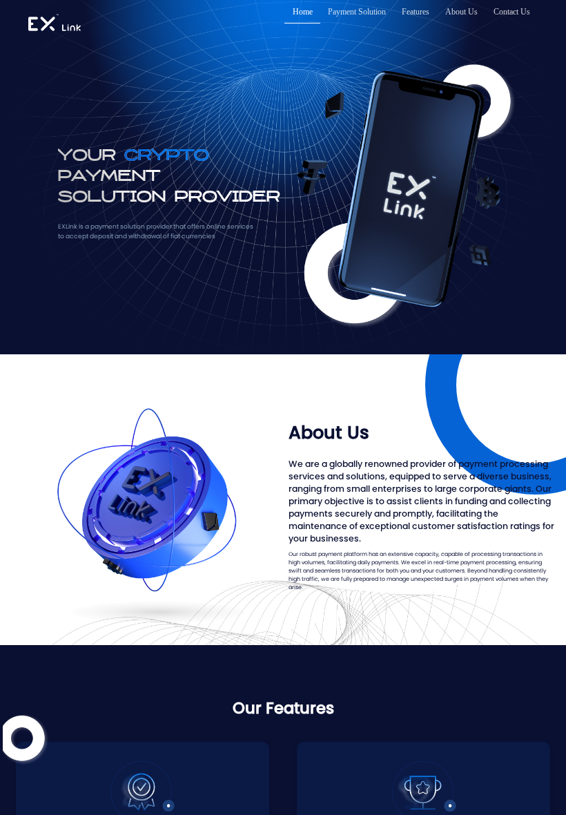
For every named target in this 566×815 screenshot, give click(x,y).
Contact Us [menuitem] (512, 12)
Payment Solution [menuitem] (357, 12)
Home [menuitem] (303, 12)
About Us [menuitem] (461, 12)
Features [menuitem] (415, 12)
